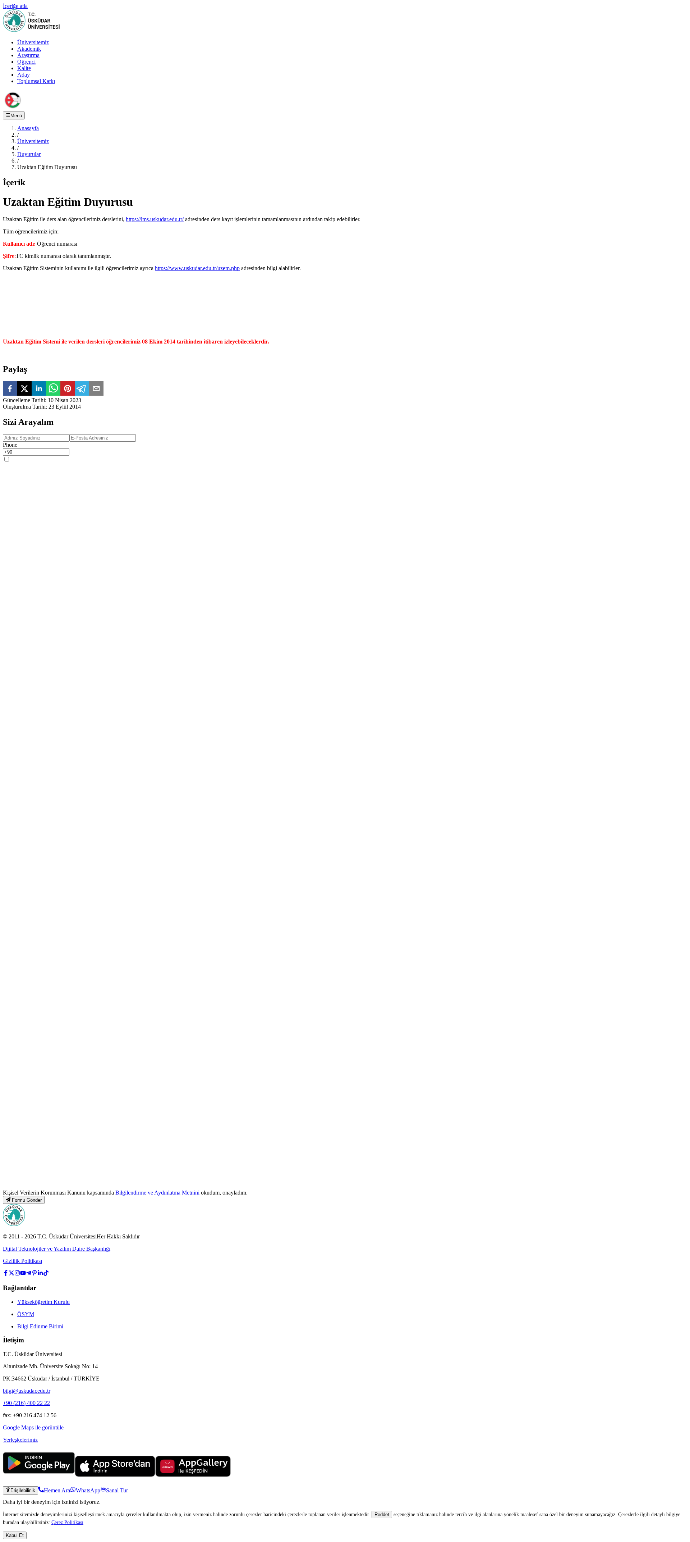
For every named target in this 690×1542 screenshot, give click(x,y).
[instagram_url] (17, 1274)
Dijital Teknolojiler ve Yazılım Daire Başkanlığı (56, 1249)
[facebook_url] (6, 1274)
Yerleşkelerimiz (20, 1440)
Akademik (29, 49)
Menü (16, 115)
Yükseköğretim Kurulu (43, 1302)
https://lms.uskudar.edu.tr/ (155, 219)
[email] (96, 389)
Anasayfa (28, 128)
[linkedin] (39, 389)
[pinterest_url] (34, 1274)
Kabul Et (15, 1535)
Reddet (381, 1514)
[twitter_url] (11, 1274)
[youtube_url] (23, 1274)
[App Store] (115, 1475)
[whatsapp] (53, 389)
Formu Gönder (27, 1200)
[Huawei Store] (193, 1475)
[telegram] (82, 389)
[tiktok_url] (46, 1274)
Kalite (24, 68)
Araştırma (28, 55)
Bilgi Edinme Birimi (40, 1326)
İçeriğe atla (15, 6)
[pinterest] (67, 389)
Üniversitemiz (33, 42)
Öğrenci (26, 62)
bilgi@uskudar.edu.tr (26, 1391)
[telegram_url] (29, 1274)
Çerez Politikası (67, 1522)
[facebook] (10, 389)
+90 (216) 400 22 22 (26, 1403)
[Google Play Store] (39, 1475)
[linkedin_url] (40, 1274)
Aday (23, 75)
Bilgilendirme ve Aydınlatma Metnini (157, 1193)
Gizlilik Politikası (22, 1261)
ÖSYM (25, 1314)
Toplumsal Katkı (36, 81)
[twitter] (24, 389)
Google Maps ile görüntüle (33, 1427)
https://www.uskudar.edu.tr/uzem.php (197, 268)
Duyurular (29, 154)
